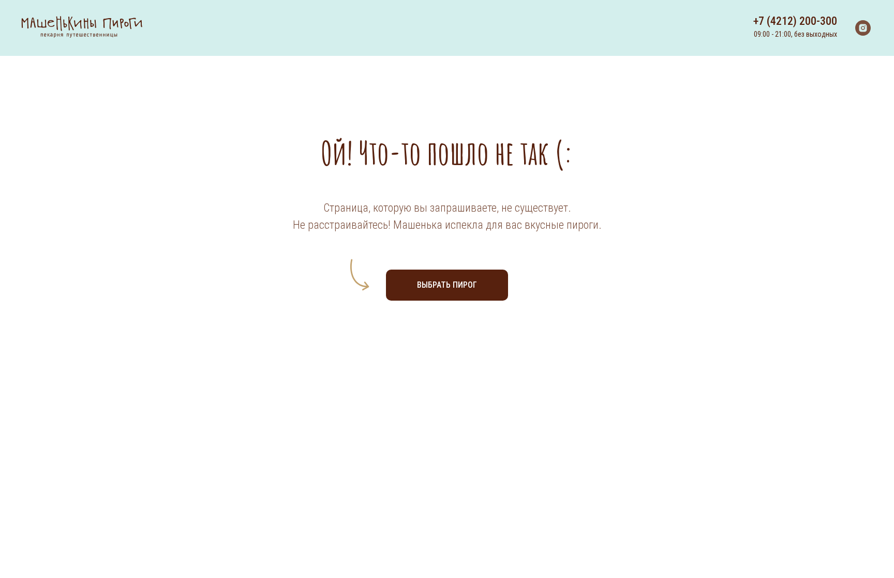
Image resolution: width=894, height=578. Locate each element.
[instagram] (863, 28)
